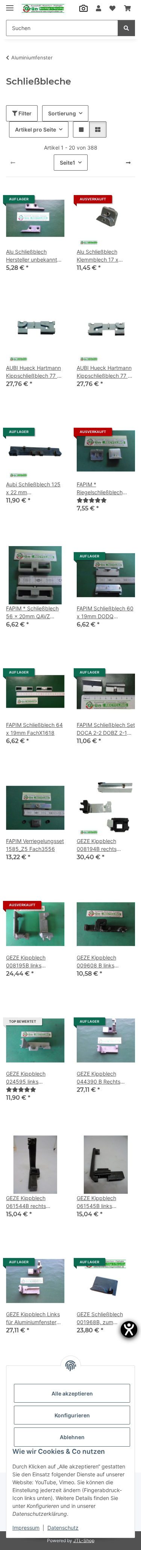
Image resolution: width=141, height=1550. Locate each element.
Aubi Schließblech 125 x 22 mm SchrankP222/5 (33, 488)
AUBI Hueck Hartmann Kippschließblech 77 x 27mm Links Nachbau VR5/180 (33, 372)
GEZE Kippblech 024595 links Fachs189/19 (25, 1077)
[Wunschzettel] (112, 8)
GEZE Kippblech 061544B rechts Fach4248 (26, 1202)
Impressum (25, 1527)
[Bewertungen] (92, 500)
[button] (98, 8)
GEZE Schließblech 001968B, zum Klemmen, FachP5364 (104, 1318)
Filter (24, 113)
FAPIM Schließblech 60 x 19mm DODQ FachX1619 (105, 612)
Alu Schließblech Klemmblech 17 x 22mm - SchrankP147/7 (106, 255)
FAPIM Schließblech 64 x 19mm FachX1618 (34, 729)
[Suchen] (126, 28)
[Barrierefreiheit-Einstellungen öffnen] (129, 1329)
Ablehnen (72, 1437)
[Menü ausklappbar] (10, 4)
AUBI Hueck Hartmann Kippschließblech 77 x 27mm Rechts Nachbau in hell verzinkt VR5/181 (105, 372)
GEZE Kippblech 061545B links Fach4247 (96, 1202)
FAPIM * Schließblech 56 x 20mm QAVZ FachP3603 (32, 612)
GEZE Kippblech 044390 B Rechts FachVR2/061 (98, 1077)
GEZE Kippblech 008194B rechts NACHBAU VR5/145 (101, 845)
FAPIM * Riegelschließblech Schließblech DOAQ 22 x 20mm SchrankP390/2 (105, 488)
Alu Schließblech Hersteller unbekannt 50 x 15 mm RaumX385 (31, 255)
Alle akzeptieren (72, 1393)
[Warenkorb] (127, 8)
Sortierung (62, 113)
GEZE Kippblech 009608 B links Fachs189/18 (96, 961)
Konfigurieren (72, 1415)
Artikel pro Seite (35, 129)
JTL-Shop (83, 1540)
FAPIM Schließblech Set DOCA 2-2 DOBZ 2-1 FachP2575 (106, 729)
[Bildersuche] (83, 8)
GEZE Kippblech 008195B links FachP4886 (25, 961)
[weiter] (128, 162)
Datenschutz (63, 1527)
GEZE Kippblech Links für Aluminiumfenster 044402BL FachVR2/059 (33, 1318)
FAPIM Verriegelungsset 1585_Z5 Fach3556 (35, 845)
